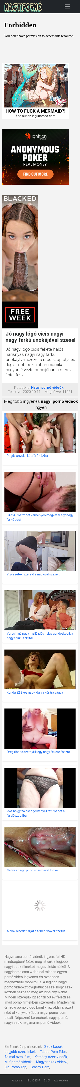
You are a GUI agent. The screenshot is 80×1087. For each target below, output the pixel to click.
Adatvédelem (61, 1080)
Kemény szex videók (50, 1057)
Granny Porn (40, 1067)
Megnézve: (53, 392)
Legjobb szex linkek (20, 1052)
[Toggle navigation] (67, 6)
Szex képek (53, 1046)
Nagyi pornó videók (47, 387)
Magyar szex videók (52, 1062)
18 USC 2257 (33, 1080)
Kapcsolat (17, 1080)
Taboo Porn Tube (53, 1052)
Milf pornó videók (18, 1062)
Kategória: (22, 387)
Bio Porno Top (15, 1067)
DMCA (47, 1080)
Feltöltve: (15, 392)
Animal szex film (17, 1057)
